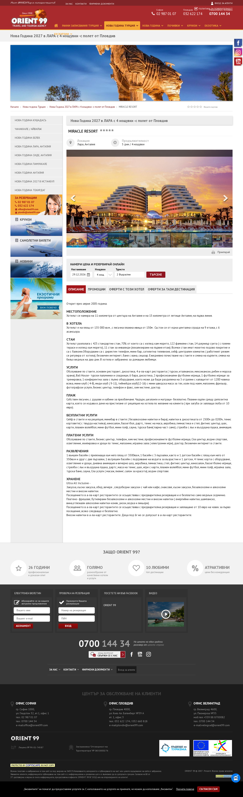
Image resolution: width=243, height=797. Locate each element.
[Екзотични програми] (36, 318)
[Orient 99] (29, 28)
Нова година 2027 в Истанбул (34, 181)
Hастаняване (78, 269)
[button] (226, 198)
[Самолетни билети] (36, 256)
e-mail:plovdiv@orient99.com (126, 725)
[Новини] (36, 277)
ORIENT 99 (109, 605)
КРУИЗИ (192, 25)
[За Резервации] (36, 214)
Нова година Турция (34, 106)
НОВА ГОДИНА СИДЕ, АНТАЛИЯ (33, 155)
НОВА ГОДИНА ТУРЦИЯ (121, 25)
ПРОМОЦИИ (96, 289)
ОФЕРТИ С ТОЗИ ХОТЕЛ (126, 289)
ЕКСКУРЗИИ (62, 34)
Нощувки (100, 269)
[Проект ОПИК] (212, 748)
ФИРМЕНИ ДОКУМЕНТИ (101, 3)
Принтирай (224, 252)
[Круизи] (36, 235)
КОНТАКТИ (81, 3)
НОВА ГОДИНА (151, 25)
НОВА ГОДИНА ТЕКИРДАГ (30, 190)
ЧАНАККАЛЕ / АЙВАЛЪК (28, 129)
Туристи (120, 269)
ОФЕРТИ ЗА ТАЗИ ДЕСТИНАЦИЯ (171, 289)
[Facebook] (238, 47)
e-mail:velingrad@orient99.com (212, 725)
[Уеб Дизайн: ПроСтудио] (224, 775)
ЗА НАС (69, 3)
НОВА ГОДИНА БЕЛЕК (27, 137)
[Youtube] (238, 65)
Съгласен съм (208, 789)
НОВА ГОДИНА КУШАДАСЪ (30, 120)
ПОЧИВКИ (174, 25)
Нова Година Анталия (29, 172)
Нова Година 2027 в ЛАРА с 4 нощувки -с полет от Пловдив (82, 106)
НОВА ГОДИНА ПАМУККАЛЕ (31, 164)
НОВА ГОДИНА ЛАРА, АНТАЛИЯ (33, 146)
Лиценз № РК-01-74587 (31, 747)
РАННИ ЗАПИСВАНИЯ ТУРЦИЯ (80, 25)
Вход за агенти (223, 3)
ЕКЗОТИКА (212, 25)
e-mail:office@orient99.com (32, 725)
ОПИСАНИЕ (76, 289)
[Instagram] (238, 56)
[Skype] (107, 657)
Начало (14, 106)
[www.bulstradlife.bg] (32, 766)
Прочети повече (185, 789)
